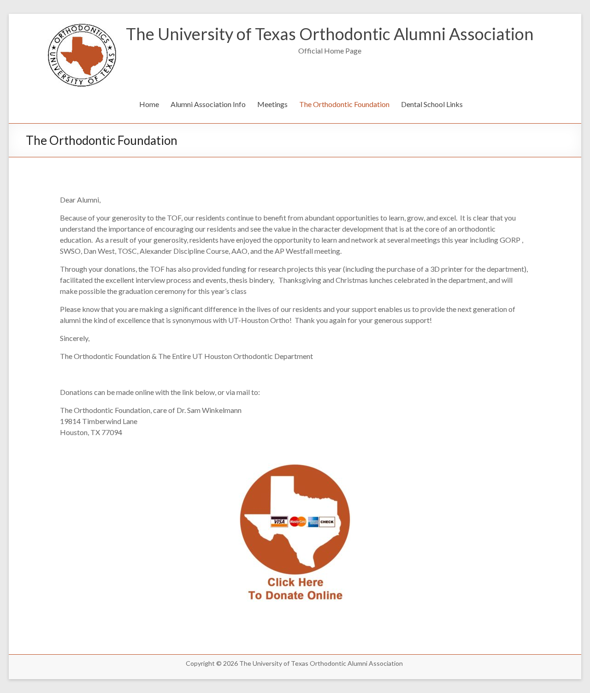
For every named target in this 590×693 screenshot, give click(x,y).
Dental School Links (432, 104)
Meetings (272, 104)
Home (149, 104)
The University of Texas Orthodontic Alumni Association (330, 34)
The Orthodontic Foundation (344, 104)
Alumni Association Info (208, 104)
